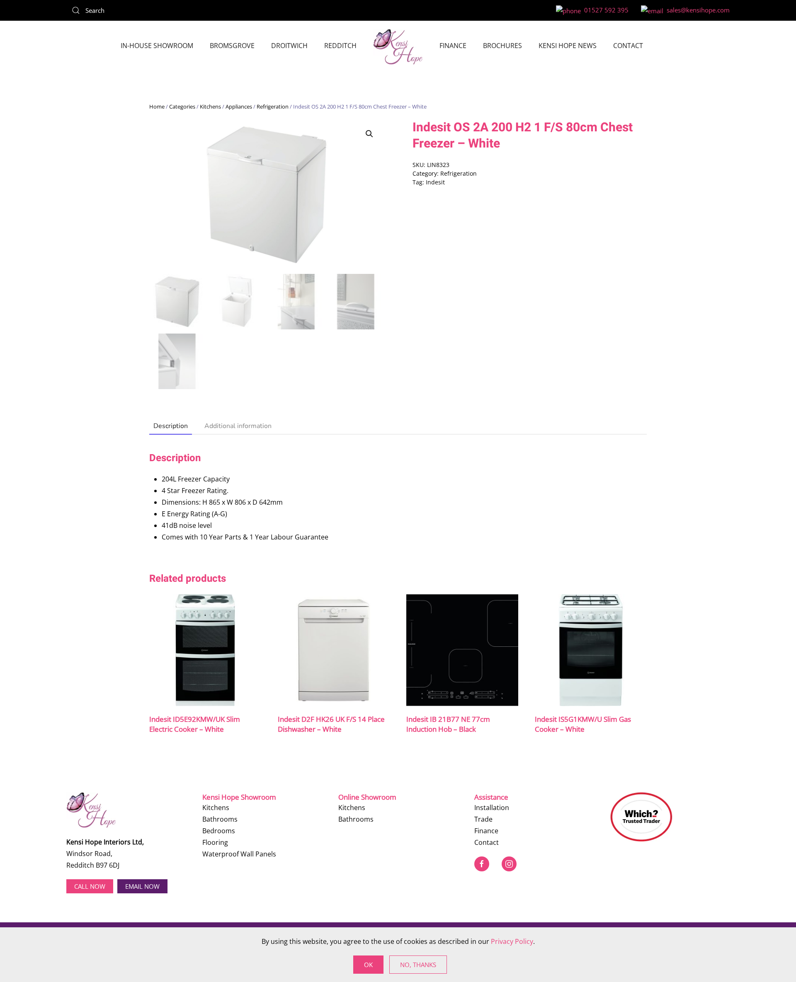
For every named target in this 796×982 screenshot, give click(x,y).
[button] (369, 133)
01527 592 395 (605, 10)
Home (157, 106)
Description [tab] (170, 426)
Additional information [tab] (238, 426)
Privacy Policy (512, 941)
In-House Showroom (157, 45)
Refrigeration (273, 106)
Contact (628, 45)
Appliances (239, 106)
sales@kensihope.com (696, 10)
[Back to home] (398, 47)
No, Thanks (418, 964)
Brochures (502, 45)
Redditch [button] (340, 45)
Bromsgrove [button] (232, 45)
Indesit (435, 182)
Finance (452, 45)
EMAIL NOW (142, 886)
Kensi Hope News (568, 45)
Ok (368, 964)
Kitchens (210, 106)
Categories (182, 106)
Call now (89, 886)
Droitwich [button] (289, 45)
